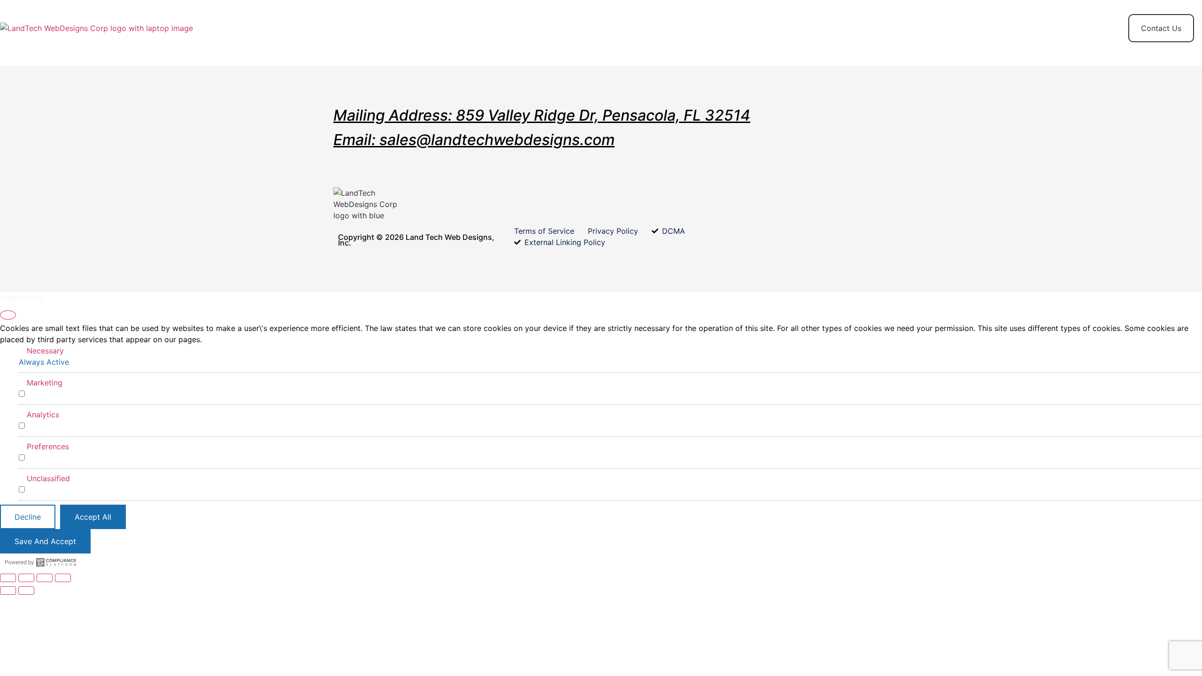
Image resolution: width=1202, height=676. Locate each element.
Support (531, 28)
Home (274, 28)
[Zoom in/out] (8, 578)
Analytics (43, 414)
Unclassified (48, 478)
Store (318, 28)
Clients (481, 28)
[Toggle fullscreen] (26, 578)
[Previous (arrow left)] (8, 590)
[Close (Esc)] (63, 578)
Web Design (372, 28)
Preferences (48, 446)
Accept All (93, 517)
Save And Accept (45, 541)
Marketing (44, 382)
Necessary (45, 350)
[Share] (45, 578)
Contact (431, 28)
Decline (28, 517)
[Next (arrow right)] (26, 590)
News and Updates (603, 28)
